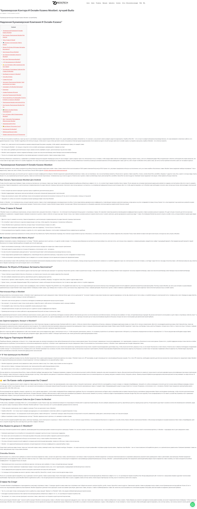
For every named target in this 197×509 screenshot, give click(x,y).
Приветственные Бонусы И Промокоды (14, 134)
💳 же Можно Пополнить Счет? (12, 126)
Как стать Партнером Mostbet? (11, 59)
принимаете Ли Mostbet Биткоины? (13, 87)
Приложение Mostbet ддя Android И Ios (14, 102)
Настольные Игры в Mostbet (11, 52)
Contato (118, 3)
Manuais (105, 3)
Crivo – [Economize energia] (130, 3)
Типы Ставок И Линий (9, 40)
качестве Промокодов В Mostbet (12, 95)
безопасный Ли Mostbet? (10, 129)
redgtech (4, 13)
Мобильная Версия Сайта (10, 132)
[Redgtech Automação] (60, 3)
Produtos (98, 3)
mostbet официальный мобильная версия (55, 170)
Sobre (92, 3)
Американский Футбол (9, 123)
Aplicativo (112, 3)
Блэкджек (5, 89)
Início (88, 3)
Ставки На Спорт (7, 79)
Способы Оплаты (7, 76)
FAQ (140, 3)
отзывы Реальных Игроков (10, 92)
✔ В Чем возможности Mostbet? (12, 62)
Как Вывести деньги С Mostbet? (12, 74)
